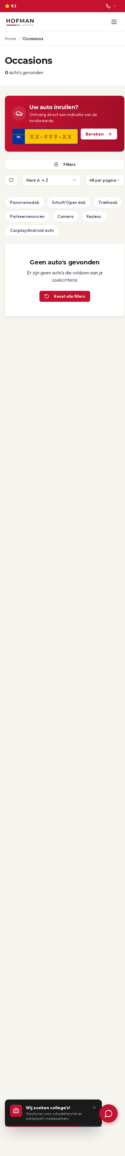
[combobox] (51, 180)
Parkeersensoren (27, 216)
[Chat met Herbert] (109, 1113)
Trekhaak (107, 202)
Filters (69, 164)
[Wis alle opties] (6, 202)
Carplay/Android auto (32, 230)
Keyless (93, 216)
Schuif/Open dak (69, 202)
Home (10, 38)
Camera (65, 216)
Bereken (95, 134)
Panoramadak (24, 202)
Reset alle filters (69, 296)
